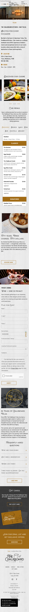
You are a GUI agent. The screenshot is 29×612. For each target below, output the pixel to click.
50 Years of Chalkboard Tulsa (13, 412)
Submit (9, 383)
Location (6, 54)
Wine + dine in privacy (12, 291)
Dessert (21, 131)
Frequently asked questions (14, 444)
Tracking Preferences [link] (5, 1)
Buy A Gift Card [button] (13, 503)
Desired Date (4, 331)
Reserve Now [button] (7, 261)
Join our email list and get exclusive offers (14, 535)
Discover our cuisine (14, 76)
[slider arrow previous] (11, 103)
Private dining (6, 288)
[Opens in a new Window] (12, 579)
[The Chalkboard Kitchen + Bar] (14, 4)
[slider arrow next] (18, 103)
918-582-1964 (9, 4)
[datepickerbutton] (26, 334)
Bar (6, 131)
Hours (5, 65)
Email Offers (20, 567)
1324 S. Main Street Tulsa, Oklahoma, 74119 (7, 57)
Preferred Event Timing (7, 338)
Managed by (15, 597)
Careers (7, 567)
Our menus (14, 108)
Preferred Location (11, 346)
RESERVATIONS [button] (21, 5)
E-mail (3, 316)
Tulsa (15, 22)
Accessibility (14, 583)
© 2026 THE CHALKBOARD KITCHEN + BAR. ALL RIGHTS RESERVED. (14, 593)
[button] (3, 4)
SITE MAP (14, 589)
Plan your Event (7, 305)
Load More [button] (12, 480)
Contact (13, 567)
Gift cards (14, 491)
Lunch (20, 127)
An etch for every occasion (10, 32)
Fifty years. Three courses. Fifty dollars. (12, 237)
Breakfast (6, 127)
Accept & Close (6, 605)
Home (9, 551)
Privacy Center (14, 585)
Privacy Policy (14, 368)
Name (3, 308)
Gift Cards (14, 569)
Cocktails (13, 131)
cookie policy (13, 603)
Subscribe (12, 541)
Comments (4, 352)
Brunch (14, 127)
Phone (3, 323)
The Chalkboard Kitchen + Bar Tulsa (13, 27)
